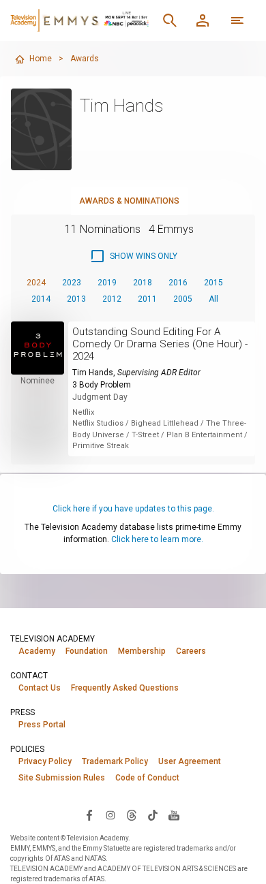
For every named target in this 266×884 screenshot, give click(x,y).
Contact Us (39, 688)
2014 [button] (40, 299)
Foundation (86, 651)
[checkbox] (133, 256)
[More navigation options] (237, 20)
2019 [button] (107, 282)
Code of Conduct (147, 778)
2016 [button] (178, 282)
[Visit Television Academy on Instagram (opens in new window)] (110, 814)
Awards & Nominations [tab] (129, 201)
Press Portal (41, 724)
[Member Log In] (202, 20)
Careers (191, 651)
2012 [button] (111, 299)
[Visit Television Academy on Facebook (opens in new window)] (89, 814)
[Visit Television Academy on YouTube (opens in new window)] (174, 814)
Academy (36, 651)
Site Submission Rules (61, 778)
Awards (84, 58)
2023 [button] (71, 282)
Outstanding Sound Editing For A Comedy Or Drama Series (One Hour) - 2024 (160, 344)
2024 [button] (36, 282)
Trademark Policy (115, 761)
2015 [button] (213, 282)
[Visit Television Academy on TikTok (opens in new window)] (153, 814)
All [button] (213, 299)
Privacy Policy (45, 761)
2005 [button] (182, 299)
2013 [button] (76, 299)
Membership (142, 651)
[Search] (169, 20)
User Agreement (189, 761)
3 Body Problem (101, 385)
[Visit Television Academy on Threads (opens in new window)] (132, 814)
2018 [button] (142, 282)
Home (40, 58)
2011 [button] (147, 299)
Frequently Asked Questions (125, 688)
